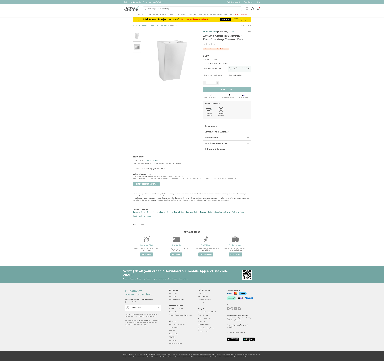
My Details (173, 293)
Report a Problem (204, 300)
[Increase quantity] (217, 83)
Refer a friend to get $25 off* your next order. (144, 2)
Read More (235, 255)
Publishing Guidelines (152, 160)
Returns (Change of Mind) (207, 312)
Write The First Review (146, 184)
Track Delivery (249, 2)
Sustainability (173, 334)
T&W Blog (172, 337)
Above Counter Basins (222, 212)
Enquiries (172, 340)
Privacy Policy (141, 325)
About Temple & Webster (178, 324)
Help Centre (202, 293)
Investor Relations (175, 343)
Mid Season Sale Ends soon (217, 49)
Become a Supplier (176, 309)
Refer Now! (160, 2)
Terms (155, 320)
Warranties (201, 321)
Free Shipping (203, 315)
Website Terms (203, 325)
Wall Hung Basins (238, 212)
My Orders (173, 296)
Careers (172, 331)
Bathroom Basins (163, 25)
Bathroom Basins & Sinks (141, 212)
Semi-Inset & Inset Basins (142, 216)
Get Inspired (206, 255)
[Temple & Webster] (131, 9)
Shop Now (146, 255)
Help (258, 2)
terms (185, 279)
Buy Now (176, 255)
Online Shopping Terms (206, 328)
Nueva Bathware (210, 32)
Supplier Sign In (174, 312)
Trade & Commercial (234, 2)
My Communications (176, 300)
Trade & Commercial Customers (180, 315)
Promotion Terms (204, 318)
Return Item (202, 303)
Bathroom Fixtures (148, 25)
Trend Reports (174, 327)
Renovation (137, 25)
